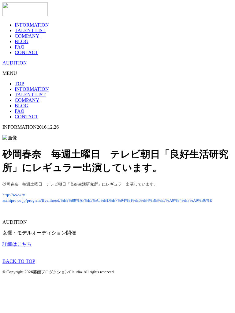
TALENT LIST (30, 30)
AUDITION (14, 62)
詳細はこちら (17, 244)
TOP (19, 83)
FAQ (19, 47)
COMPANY (27, 36)
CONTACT (26, 52)
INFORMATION (32, 25)
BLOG (21, 41)
